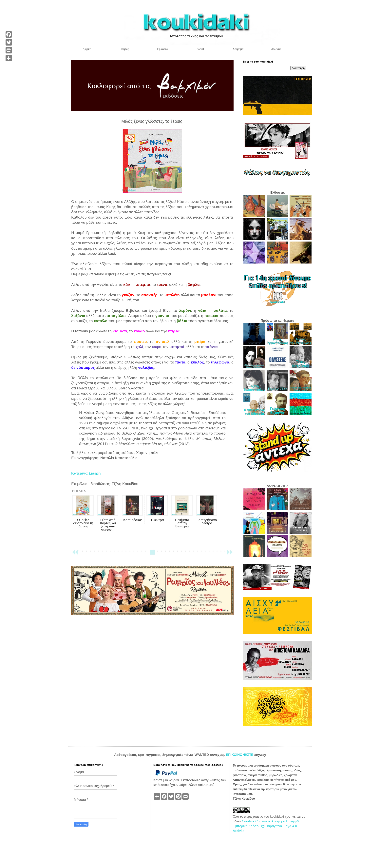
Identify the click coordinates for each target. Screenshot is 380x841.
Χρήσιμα (238, 49)
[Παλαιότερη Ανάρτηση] (230, 554)
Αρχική (87, 49)
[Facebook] (9, 34)
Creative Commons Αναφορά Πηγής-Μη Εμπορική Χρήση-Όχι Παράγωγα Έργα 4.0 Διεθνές (267, 826)
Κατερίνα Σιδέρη (86, 473)
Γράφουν (162, 49)
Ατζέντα (276, 49)
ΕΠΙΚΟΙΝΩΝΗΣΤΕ (240, 755)
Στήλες (125, 49)
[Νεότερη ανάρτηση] (75, 554)
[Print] (9, 50)
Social (200, 49)
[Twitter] (9, 42)
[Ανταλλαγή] (9, 58)
